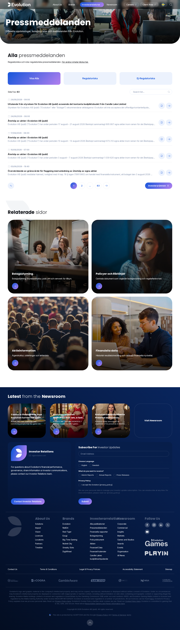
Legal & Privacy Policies (89, 569)
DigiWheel (67, 551)
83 (98, 185)
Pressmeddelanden (98, 528)
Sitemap (168, 569)
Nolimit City (67, 543)
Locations (39, 540)
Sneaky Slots (68, 547)
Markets (120, 536)
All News (121, 555)
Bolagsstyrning (96, 536)
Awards (120, 543)
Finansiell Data (96, 547)
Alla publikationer (97, 524)
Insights (120, 532)
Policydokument (97, 540)
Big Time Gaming (70, 540)
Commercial (122, 528)
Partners (38, 543)
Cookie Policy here (133, 601)
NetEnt (65, 528)
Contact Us (12, 569)
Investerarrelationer (91, 4)
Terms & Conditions (48, 569)
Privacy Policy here (63, 601)
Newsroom (112, 4)
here (152, 599)
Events (120, 547)
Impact (38, 528)
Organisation (122, 551)
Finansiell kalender (98, 551)
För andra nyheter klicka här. (75, 62)
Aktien (92, 543)
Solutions (39, 524)
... (90, 185)
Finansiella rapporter (99, 532)
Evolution (66, 524)
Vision (37, 532)
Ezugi (65, 536)
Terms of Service (119, 615)
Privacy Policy (102, 615)
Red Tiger (67, 532)
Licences (39, 536)
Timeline (39, 547)
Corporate (121, 524)
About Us (57, 4)
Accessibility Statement (133, 569)
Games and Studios (125, 540)
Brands (71, 4)
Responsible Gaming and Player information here (105, 604)
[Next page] (106, 185)
